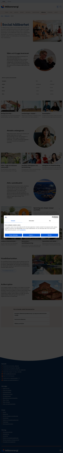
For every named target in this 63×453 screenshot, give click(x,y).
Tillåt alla (49, 235)
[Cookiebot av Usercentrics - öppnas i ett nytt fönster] (52, 217)
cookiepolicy (23, 229)
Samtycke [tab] (13, 220)
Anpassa (31, 235)
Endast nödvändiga (13, 235)
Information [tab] (31, 220)
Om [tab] (50, 220)
